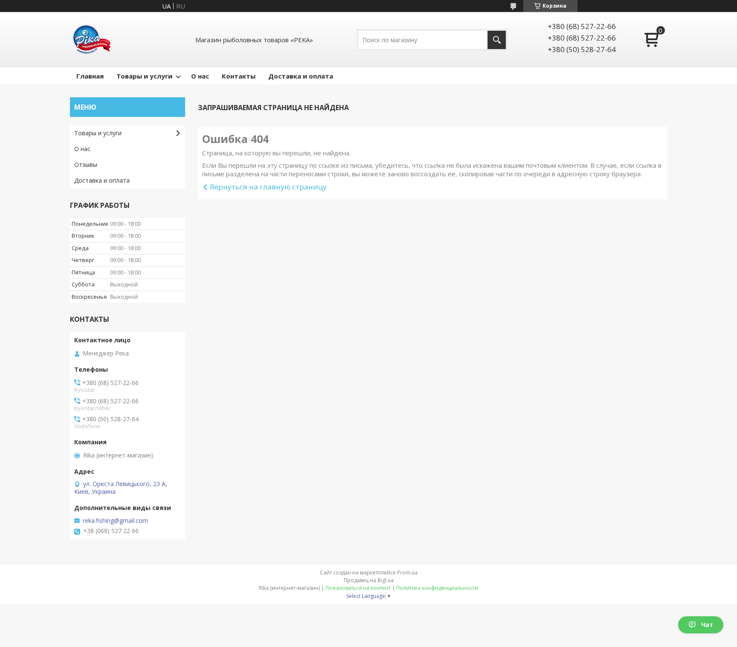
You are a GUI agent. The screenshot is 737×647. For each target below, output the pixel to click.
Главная (90, 76)
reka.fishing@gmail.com (115, 521)
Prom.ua (407, 572)
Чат (707, 625)
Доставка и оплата (300, 76)
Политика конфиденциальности (437, 588)
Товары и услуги (144, 76)
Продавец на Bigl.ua (369, 580)
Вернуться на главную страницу (268, 187)
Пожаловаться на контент (358, 588)
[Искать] (496, 40)
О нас (200, 76)
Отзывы (85, 164)
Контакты (238, 76)
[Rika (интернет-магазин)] (91, 39)
